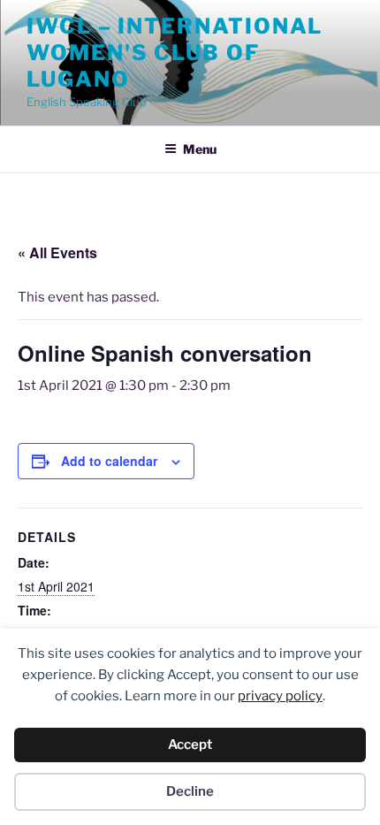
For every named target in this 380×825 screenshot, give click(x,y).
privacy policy (280, 696)
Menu (200, 149)
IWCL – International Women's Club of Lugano (175, 52)
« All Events (57, 252)
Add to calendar (109, 461)
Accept (190, 744)
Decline (190, 791)
